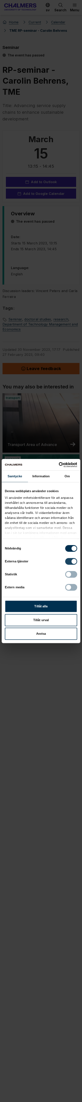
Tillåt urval (41, 620)
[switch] (71, 561)
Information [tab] (41, 476)
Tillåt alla (41, 606)
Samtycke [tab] (15, 476)
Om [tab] (67, 476)
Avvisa (41, 633)
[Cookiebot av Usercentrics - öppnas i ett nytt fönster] (59, 464)
